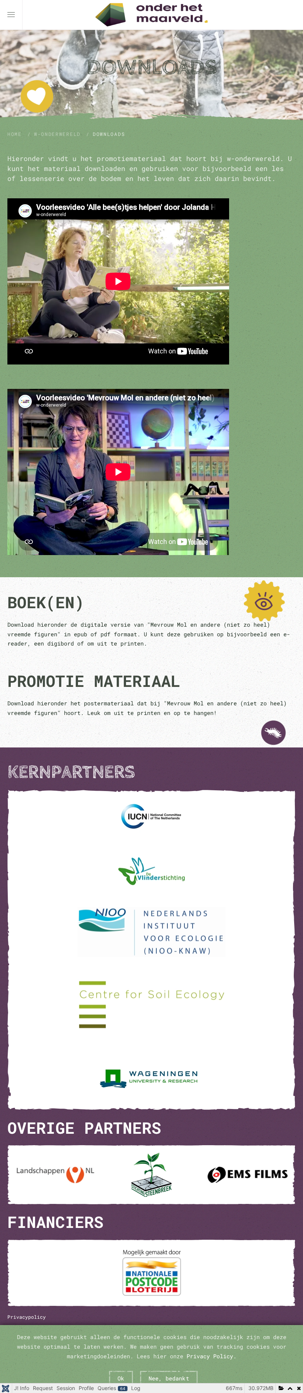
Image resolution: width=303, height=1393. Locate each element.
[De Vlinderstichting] (151, 871)
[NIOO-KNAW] (151, 932)
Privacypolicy (26, 1317)
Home (14, 134)
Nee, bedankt (169, 1378)
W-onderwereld (57, 134)
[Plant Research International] (151, 1077)
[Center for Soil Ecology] (151, 1005)
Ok (121, 1378)
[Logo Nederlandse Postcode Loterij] (151, 1273)
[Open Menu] (11, 15)
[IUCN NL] (151, 816)
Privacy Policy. (211, 1356)
